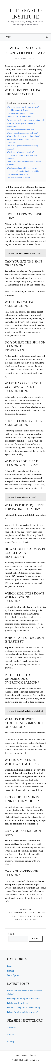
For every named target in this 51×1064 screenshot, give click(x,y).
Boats (9, 966)
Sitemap (10, 1041)
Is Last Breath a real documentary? (22, 1012)
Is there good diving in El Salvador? (23, 998)
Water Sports (13, 975)
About (25, 1055)
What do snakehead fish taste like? (27, 913)
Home (17, 1055)
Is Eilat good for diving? (18, 1003)
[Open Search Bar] (47, 37)
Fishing (27, 909)
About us (11, 1027)
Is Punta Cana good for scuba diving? (24, 1007)
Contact (10, 1034)
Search (11, 934)
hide (32, 103)
